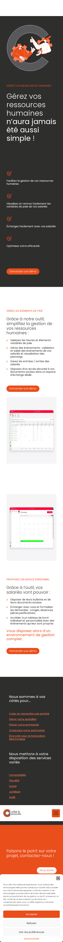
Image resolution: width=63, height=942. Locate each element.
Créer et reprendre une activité (29, 714)
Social (12, 786)
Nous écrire (47, 870)
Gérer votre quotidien (23, 719)
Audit (12, 797)
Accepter (31, 914)
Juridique (14, 792)
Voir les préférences (31, 932)
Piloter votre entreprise (24, 725)
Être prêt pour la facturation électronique (27, 737)
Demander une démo (23, 271)
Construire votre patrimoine (27, 730)
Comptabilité (17, 775)
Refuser (31, 923)
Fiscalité (14, 780)
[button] (58, 878)
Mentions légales (31, 938)
